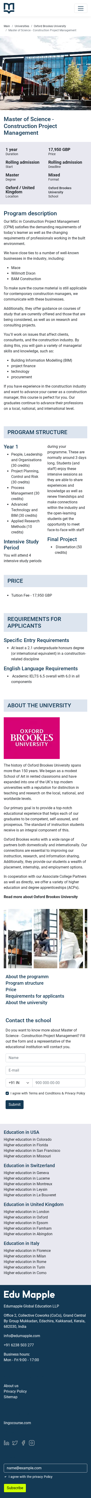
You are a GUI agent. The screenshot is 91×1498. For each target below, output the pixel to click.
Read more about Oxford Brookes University (41, 897)
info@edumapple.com (22, 1336)
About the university (26, 1002)
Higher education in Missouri (27, 1156)
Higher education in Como (25, 1273)
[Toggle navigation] (80, 8)
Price (11, 989)
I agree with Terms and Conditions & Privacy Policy (47, 1093)
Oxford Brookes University (50, 26)
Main (7, 26)
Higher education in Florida (26, 1145)
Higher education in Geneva (26, 1173)
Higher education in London (26, 1212)
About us (11, 1386)
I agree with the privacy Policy (30, 1477)
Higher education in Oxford (26, 1217)
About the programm (27, 976)
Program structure (25, 983)
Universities (22, 26)
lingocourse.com (17, 1423)
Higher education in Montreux (28, 1184)
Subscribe (15, 1488)
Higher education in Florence (27, 1250)
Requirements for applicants (35, 996)
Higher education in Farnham (28, 1228)
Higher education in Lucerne (27, 1178)
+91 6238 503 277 (19, 1345)
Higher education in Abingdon (28, 1234)
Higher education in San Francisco (32, 1150)
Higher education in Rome (25, 1262)
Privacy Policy (15, 1391)
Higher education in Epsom (26, 1223)
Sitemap (11, 1397)
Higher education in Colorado (28, 1139)
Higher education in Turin (24, 1267)
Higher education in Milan (25, 1256)
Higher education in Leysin (25, 1189)
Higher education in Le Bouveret (30, 1195)
